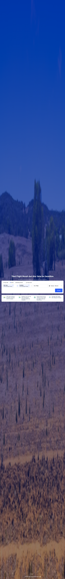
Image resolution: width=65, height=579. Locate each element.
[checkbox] (28, 283)
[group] (10, 286)
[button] (54, 2)
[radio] (6, 283)
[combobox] (14, 285)
